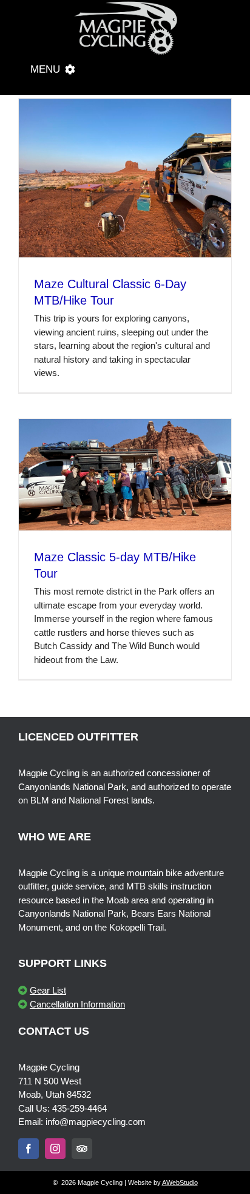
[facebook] (28, 1148)
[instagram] (55, 1148)
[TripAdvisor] (82, 1148)
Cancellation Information (77, 1004)
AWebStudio (180, 1182)
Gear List (48, 990)
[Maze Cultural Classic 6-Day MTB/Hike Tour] (125, 178)
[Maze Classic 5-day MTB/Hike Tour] (125, 475)
